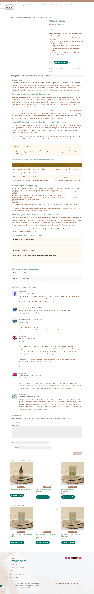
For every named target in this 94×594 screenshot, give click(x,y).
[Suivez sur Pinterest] (72, 558)
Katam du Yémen (34, 17)
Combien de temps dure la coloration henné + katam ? (28, 245)
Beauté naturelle (48, 5)
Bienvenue (3, 5)
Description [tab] (15, 76)
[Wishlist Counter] (88, 11)
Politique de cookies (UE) (27, 587)
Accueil (12, 17)
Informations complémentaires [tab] (32, 76)
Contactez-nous (4, 8)
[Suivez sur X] (74, 558)
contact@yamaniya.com (18, 561)
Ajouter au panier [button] (42, 497)
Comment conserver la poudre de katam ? (25, 261)
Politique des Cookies (19, 585)
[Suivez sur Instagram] (66, 558)
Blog (72, 5)
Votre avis (16, 425)
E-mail (15, 448)
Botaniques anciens (62, 5)
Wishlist (83, 1)
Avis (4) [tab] (48, 76)
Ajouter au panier (61, 62)
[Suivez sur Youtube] (77, 558)
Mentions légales (35, 583)
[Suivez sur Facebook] (69, 558)
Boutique (10, 5)
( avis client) (61, 24)
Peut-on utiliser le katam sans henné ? (24, 239)
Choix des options (17, 495)
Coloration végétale (21, 5)
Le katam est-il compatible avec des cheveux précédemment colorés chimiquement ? (35, 255)
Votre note (16, 423)
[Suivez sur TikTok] (80, 558)
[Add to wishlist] (69, 62)
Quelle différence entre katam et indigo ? (25, 250)
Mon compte (79, 5)
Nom (14, 442)
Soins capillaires (35, 5)
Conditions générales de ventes (33, 585)
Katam (50, 71)
